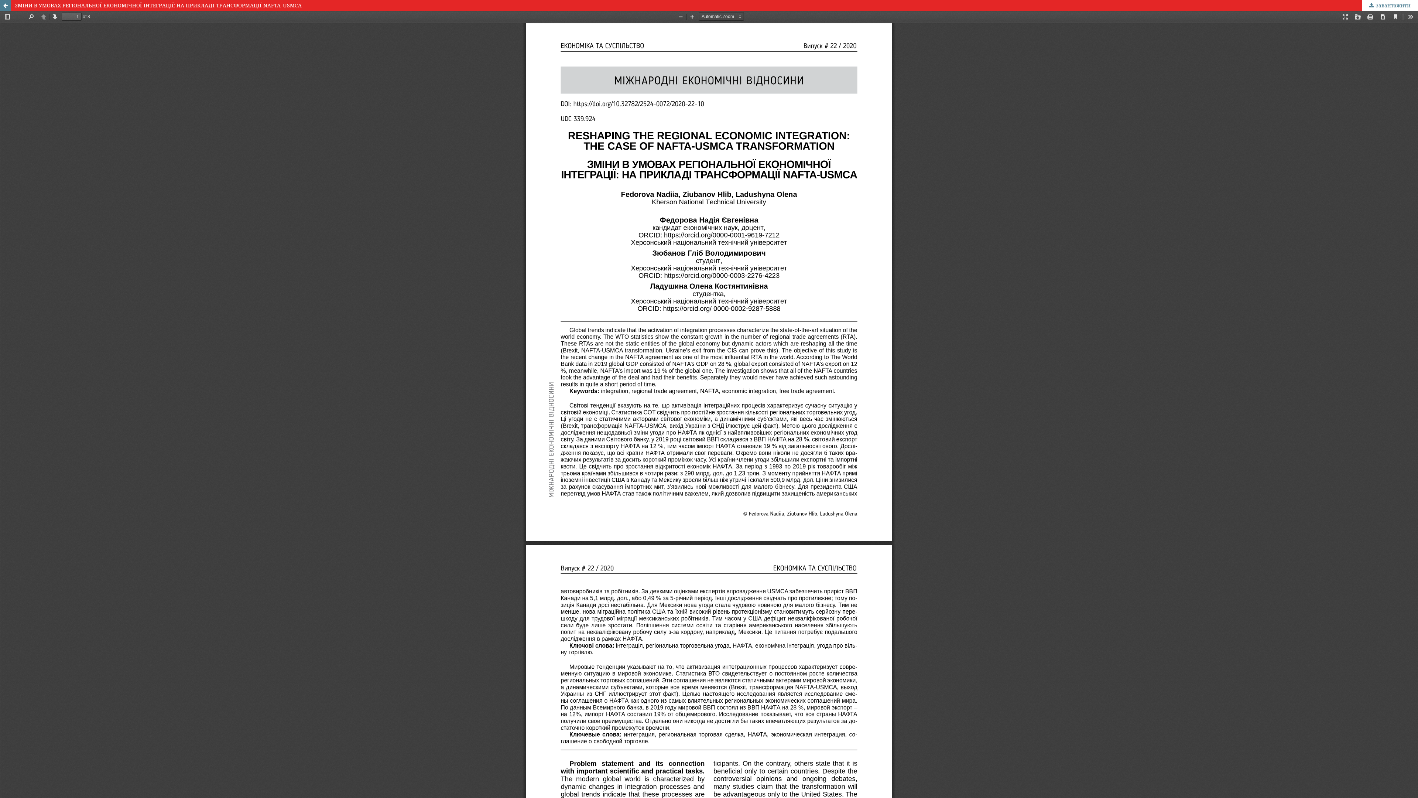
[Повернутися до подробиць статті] (5, 5)
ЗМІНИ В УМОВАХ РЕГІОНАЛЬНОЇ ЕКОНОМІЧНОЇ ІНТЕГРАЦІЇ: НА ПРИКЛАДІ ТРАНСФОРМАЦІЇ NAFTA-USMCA (158, 5)
